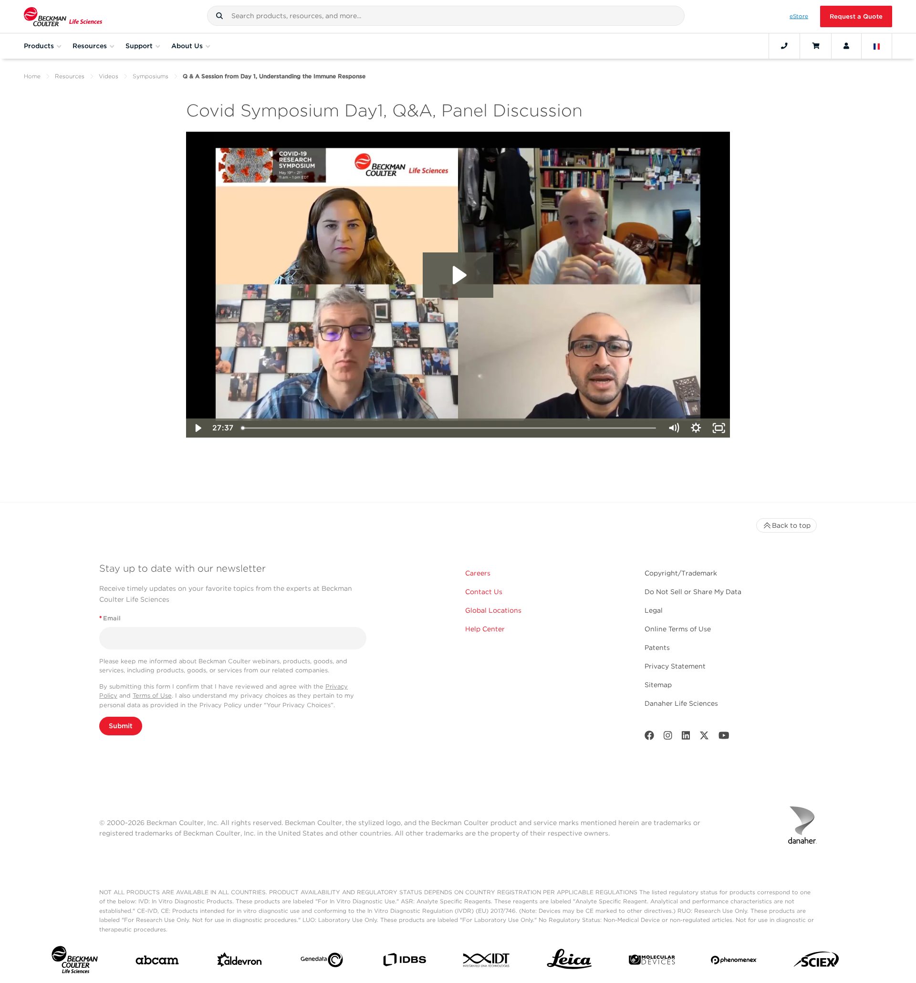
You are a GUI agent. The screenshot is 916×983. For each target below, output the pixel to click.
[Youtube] (723, 737)
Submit (121, 726)
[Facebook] (649, 737)
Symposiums (150, 76)
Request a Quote (856, 16)
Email (110, 618)
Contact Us (483, 592)
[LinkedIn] (686, 737)
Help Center (485, 629)
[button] (219, 15)
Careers (477, 573)
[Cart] (815, 45)
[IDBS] (404, 962)
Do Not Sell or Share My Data (693, 592)
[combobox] (446, 15)
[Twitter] (704, 737)
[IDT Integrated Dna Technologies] (487, 962)
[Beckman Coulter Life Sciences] (63, 16)
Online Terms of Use (678, 629)
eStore (799, 16)
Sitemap (658, 685)
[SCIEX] (816, 961)
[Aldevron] (240, 962)
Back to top (791, 525)
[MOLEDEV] (652, 961)
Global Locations (493, 610)
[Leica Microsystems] (569, 961)
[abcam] (157, 962)
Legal (654, 610)
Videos (108, 76)
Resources (69, 76)
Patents (657, 647)
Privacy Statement (675, 666)
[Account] (846, 45)
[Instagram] (668, 737)
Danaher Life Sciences (681, 703)
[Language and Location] (877, 45)
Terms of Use (152, 695)
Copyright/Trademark (681, 573)
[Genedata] (322, 962)
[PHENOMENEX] (734, 961)
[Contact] (784, 45)
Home (32, 76)
